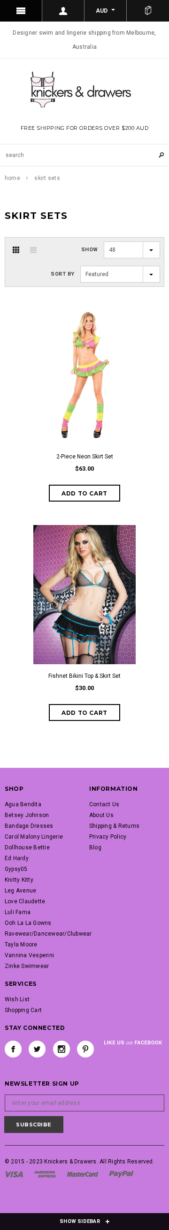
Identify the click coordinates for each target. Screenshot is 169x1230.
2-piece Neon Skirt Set (84, 456)
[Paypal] (121, 1173)
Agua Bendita (23, 804)
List (33, 250)
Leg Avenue (20, 890)
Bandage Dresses (29, 826)
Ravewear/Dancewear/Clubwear (48, 933)
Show (89, 250)
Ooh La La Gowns (28, 923)
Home (12, 178)
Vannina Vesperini (29, 955)
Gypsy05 (16, 869)
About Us (101, 815)
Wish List (17, 999)
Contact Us (104, 804)
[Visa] (14, 1173)
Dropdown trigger (63, 11)
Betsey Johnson (27, 815)
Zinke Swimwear (27, 966)
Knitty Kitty (19, 880)
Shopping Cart (23, 1010)
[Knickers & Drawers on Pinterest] (85, 1049)
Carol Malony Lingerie (34, 836)
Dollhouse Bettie (27, 847)
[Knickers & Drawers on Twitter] (37, 1049)
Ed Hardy (17, 858)
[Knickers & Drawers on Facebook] (13, 1049)
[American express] (45, 1173)
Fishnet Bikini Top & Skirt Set (84, 676)
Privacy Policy (107, 836)
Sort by (63, 274)
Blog (95, 847)
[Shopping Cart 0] (148, 11)
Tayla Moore (21, 944)
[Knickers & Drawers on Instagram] (61, 1049)
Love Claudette (25, 901)
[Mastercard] (82, 1173)
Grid (16, 250)
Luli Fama (18, 912)
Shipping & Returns (114, 826)
